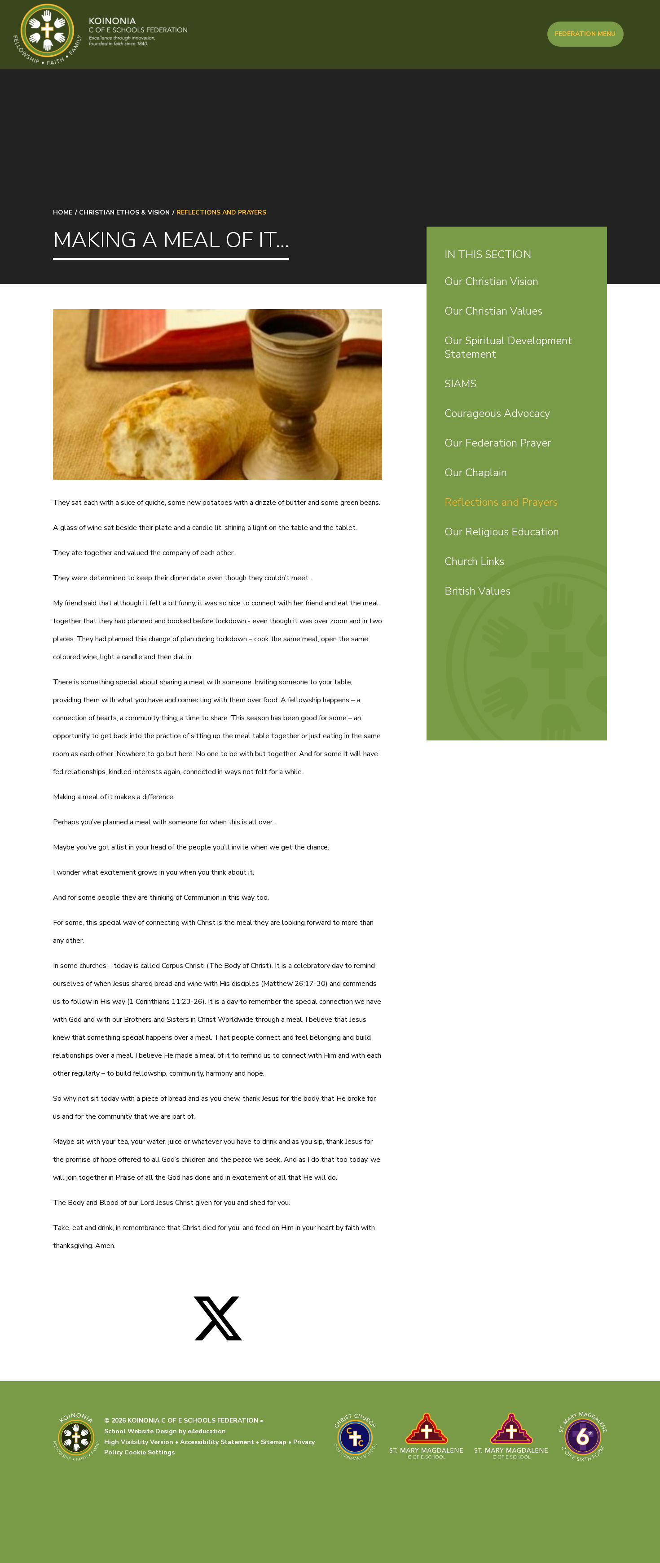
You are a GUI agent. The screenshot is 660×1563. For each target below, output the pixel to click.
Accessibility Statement (217, 1442)
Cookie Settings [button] (149, 1452)
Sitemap (273, 1442)
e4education (207, 1431)
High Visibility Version (138, 1442)
